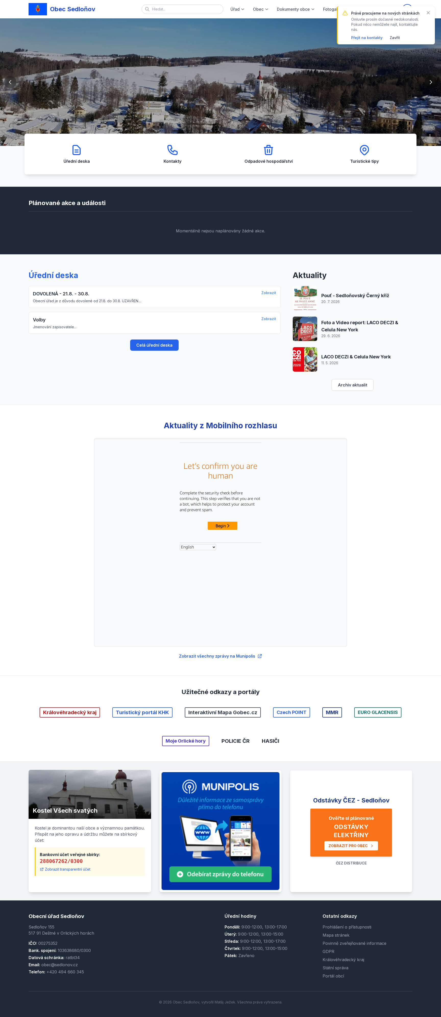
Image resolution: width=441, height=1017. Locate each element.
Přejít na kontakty (367, 37)
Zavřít (395, 37)
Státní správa (335, 967)
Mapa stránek (336, 935)
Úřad (235, 9)
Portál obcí (333, 975)
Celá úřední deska (154, 345)
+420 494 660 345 (65, 971)
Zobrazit (268, 293)
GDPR (328, 951)
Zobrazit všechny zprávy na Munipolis (217, 656)
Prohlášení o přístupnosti (347, 927)
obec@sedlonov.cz (59, 964)
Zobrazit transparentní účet (67, 869)
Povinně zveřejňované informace (354, 943)
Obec (258, 9)
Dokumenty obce (293, 9)
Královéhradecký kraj (343, 959)
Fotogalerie (334, 9)
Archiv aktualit (352, 384)
